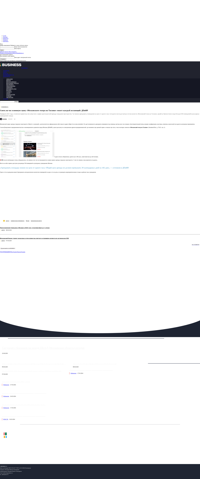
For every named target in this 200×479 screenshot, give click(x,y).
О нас (4, 35)
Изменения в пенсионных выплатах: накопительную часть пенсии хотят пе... (24, 416)
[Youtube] (24, 458)
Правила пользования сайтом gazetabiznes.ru (12, 53)
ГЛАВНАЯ (6, 70)
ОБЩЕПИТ (9, 87)
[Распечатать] (73, 216)
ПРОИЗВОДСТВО (11, 89)
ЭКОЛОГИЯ (9, 97)
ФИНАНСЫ (6, 76)
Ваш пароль (17, 48)
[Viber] (23, 216)
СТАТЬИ (5, 98)
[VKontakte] (15, 458)
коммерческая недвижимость (17, 220)
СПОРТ (8, 93)
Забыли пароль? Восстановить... (8, 51)
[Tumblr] (50, 216)
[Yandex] (19, 458)
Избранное (73, 373)
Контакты (5, 41)
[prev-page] (8, 245)
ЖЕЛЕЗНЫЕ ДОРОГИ (12, 83)
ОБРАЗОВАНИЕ (10, 86)
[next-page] (23, 245)
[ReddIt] (45, 216)
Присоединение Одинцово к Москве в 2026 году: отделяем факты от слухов (25, 228)
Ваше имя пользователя (20, 47)
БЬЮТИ (8, 80)
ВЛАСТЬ (5, 73)
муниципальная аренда (36, 220)
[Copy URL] (67, 216)
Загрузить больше (145, 361)
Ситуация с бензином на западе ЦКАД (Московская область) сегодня (43, 347)
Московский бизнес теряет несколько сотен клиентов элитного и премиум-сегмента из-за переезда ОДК (34, 238)
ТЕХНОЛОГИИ (10, 94)
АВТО (5, 72)
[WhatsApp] (17, 216)
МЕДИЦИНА (10, 84)
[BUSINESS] (1, 119)
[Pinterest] (39, 216)
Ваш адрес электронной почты (22, 57)
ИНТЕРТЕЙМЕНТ (11, 82)
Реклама (5, 37)
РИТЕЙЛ (8, 90)
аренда (7, 220)
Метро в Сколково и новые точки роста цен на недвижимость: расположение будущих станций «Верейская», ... (34, 364)
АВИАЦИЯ (9, 79)
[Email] (62, 216)
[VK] (28, 216)
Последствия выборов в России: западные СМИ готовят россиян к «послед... (24, 405)
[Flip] (56, 216)
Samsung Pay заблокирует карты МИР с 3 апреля (16, 382)
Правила (5, 40)
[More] (79, 216)
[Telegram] (34, 216)
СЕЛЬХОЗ (9, 91)
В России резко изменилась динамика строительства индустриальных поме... (91, 370)
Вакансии (5, 38)
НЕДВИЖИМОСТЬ (8, 75)
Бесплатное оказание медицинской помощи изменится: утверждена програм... (24, 393)
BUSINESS (4, 119)
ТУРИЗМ (8, 96)
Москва (27, 220)
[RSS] (6, 458)
